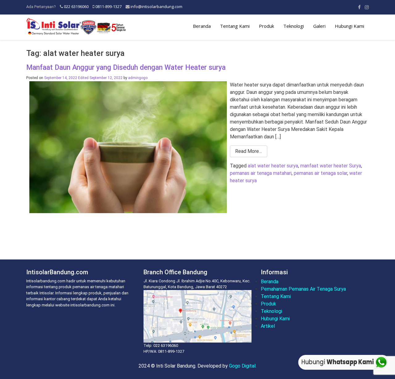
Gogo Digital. (242, 366)
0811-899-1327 (108, 6)
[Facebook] (359, 7)
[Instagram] (367, 7)
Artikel (268, 326)
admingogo (138, 78)
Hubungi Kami (349, 26)
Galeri (319, 26)
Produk (266, 26)
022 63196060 (76, 6)
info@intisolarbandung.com (156, 6)
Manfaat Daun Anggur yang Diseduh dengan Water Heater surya (126, 67)
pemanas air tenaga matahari (261, 173)
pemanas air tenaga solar (320, 173)
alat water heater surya (273, 166)
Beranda (202, 26)
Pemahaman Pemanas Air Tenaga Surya (303, 289)
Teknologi (293, 26)
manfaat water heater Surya (330, 166)
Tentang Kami (235, 26)
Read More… (248, 151)
